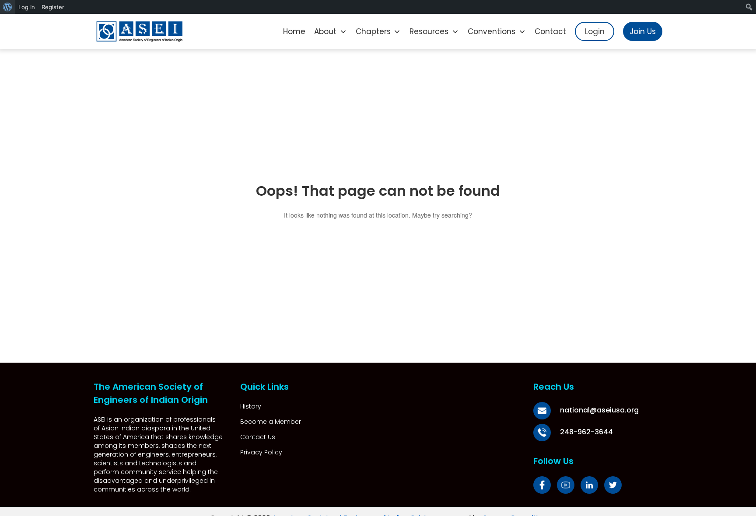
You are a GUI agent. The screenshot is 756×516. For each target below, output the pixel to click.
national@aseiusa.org (599, 410)
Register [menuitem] (53, 6)
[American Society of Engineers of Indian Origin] (140, 31)
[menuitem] (7, 7)
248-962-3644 (586, 432)
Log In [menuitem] (26, 6)
